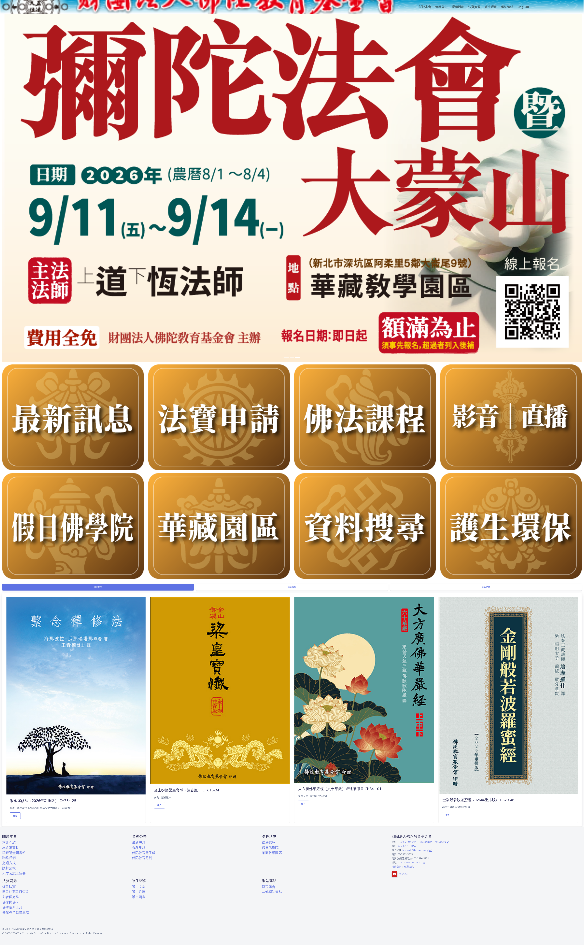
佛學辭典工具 (12, 907)
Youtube (403, 873)
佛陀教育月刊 (142, 857)
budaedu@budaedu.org (415, 850)
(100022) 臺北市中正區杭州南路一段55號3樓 (422, 841)
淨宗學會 (268, 886)
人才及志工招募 (14, 873)
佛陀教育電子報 (143, 852)
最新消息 (138, 842)
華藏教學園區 (272, 852)
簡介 (15, 815)
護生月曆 (138, 891)
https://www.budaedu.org (411, 862)
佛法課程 (268, 842)
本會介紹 (9, 842)
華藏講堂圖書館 (14, 852)
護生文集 (138, 886)
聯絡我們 (9, 857)
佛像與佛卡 (10, 901)
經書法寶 (9, 886)
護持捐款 (9, 867)
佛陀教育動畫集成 (15, 912)
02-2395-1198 (405, 846)
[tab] (98, 587)
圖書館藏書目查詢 (15, 891)
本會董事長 (10, 847)
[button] (424, 7)
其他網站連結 (272, 891)
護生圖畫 (138, 896)
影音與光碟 (10, 896)
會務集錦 (138, 847)
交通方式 (9, 862)
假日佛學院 (270, 847)
